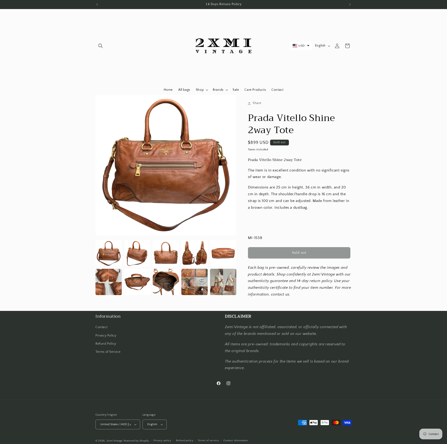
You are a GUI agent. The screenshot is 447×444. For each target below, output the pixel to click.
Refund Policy (105, 344)
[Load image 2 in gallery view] (137, 253)
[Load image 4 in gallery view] (194, 253)
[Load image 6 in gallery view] (108, 282)
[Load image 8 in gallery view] (166, 282)
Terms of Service (108, 352)
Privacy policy (162, 440)
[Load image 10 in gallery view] (223, 282)
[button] (100, 46)
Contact (101, 327)
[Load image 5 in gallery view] (223, 253)
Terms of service (208, 440)
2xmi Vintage (115, 440)
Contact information (236, 440)
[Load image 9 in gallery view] (194, 282)
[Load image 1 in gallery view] (108, 253)
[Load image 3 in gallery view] (166, 253)
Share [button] (257, 103)
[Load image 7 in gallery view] (137, 282)
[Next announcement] (350, 4)
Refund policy (184, 440)
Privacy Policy (105, 335)
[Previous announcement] (97, 4)
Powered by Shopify (136, 440)
